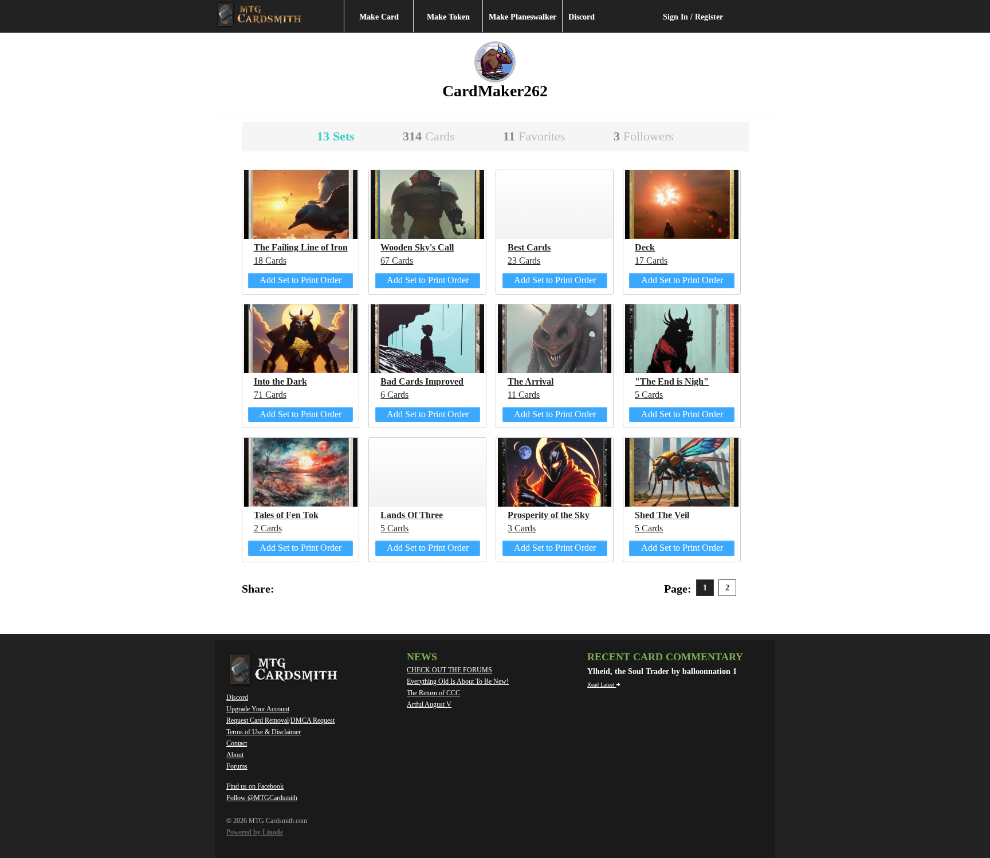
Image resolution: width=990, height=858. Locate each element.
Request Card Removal (257, 720)
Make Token (448, 17)
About (234, 755)
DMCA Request (312, 720)
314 (429, 136)
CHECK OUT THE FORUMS (449, 670)
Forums (236, 766)
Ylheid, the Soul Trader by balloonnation (660, 671)
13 (336, 136)
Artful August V (429, 704)
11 (534, 136)
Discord (581, 17)
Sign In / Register (693, 17)
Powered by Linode (254, 832)
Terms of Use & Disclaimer (263, 732)
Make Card (379, 17)
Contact (236, 743)
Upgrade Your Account (257, 709)
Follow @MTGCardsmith (261, 798)
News (422, 657)
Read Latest (601, 684)
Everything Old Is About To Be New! (458, 681)
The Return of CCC (433, 693)
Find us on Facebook (255, 786)
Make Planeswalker (522, 17)
